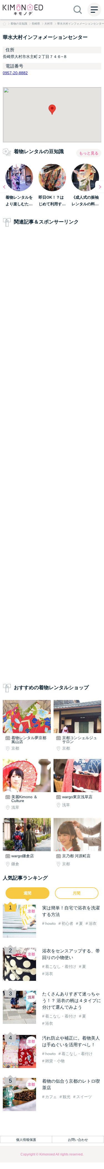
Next (99, 187)
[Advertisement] (52, 456)
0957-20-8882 (15, 73)
